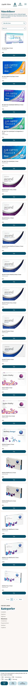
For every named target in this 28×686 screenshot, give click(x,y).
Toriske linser (4, 620)
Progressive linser (5, 623)
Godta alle (4, 683)
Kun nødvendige (22, 683)
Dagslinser (3, 614)
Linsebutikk (3, 612)
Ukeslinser (3, 625)
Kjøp (14, 55)
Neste (20, 599)
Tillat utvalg (12, 683)
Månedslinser (4, 618)
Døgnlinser (3, 616)
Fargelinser (3, 627)
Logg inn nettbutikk (15, 6)
